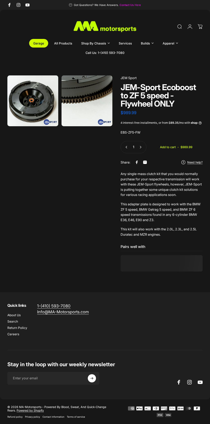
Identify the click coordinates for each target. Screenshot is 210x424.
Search (12, 321)
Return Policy (17, 328)
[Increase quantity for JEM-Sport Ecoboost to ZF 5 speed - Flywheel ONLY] (141, 147)
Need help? (195, 162)
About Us (14, 315)
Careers (13, 334)
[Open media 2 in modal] (87, 100)
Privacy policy (32, 416)
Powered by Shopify (30, 410)
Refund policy (15, 416)
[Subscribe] (92, 378)
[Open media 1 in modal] (32, 100)
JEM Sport (129, 78)
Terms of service (76, 416)
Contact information (53, 416)
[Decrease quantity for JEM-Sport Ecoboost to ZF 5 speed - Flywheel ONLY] (125, 147)
